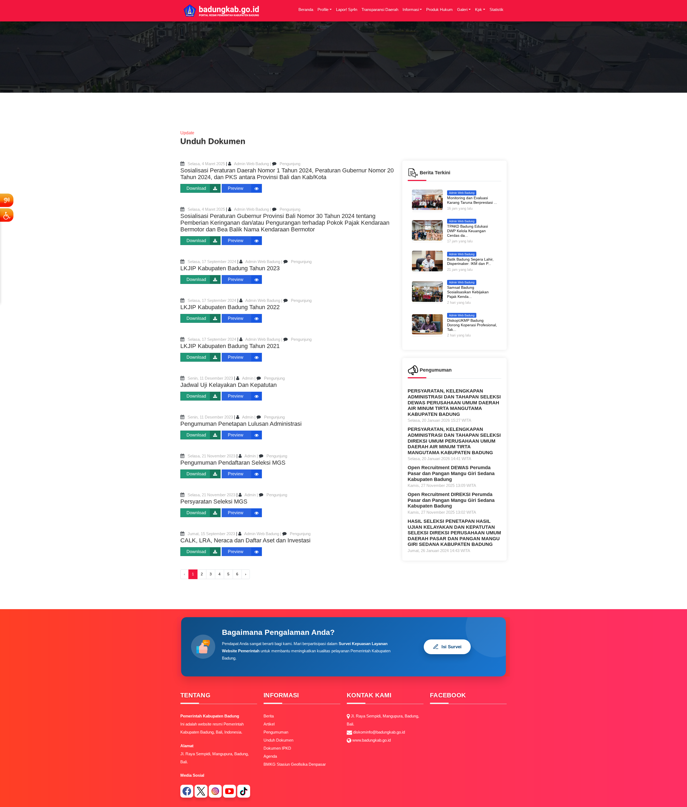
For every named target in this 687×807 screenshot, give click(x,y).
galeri (462, 9)
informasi (411, 9)
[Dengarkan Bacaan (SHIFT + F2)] (7, 200)
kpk (478, 9)
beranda (305, 9)
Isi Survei (451, 646)
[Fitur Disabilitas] (6, 215)
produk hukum (439, 9)
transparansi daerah (379, 9)
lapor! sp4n (346, 9)
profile (322, 9)
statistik (496, 9)
